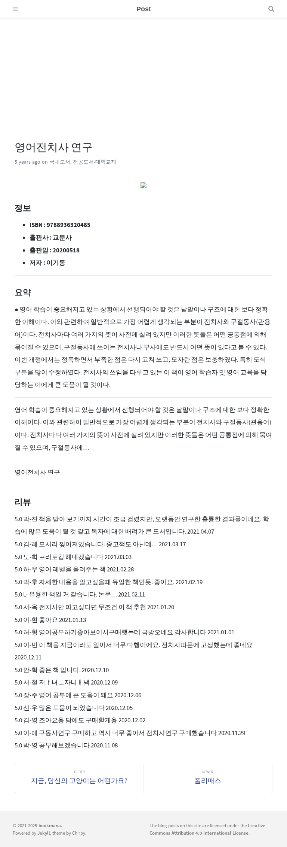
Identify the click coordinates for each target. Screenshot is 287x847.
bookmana (49, 825)
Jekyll (43, 833)
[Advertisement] (143, 70)
